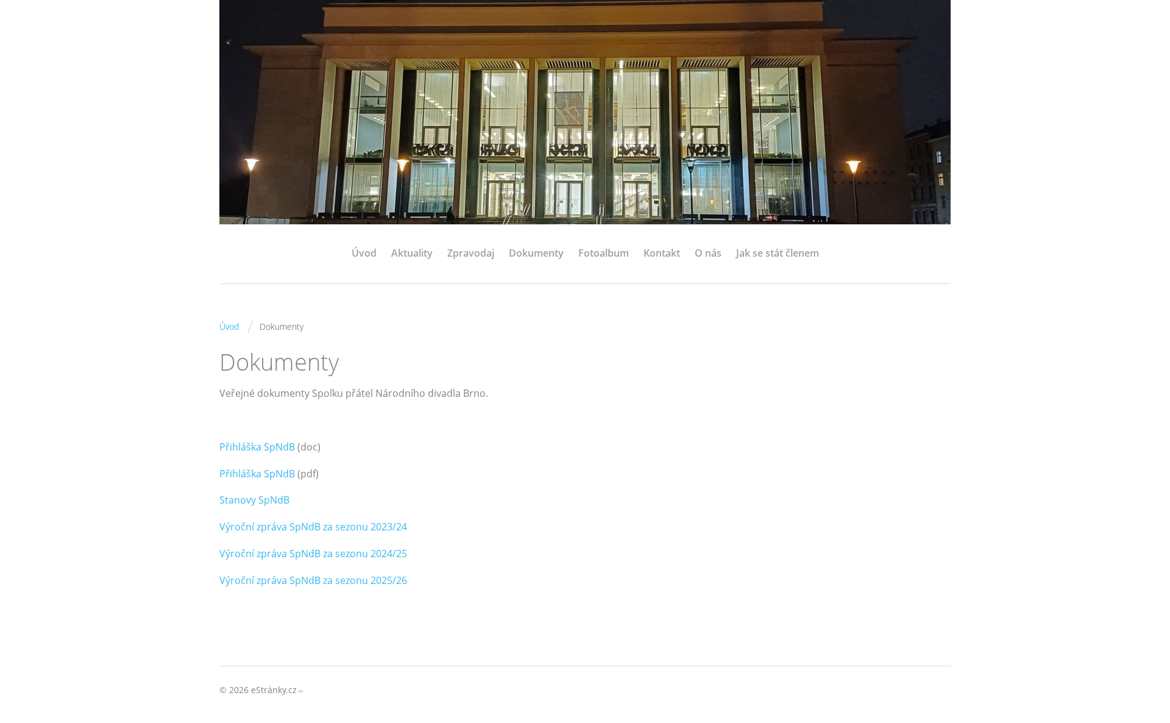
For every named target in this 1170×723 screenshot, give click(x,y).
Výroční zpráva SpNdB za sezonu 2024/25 (313, 553)
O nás (708, 253)
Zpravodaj (470, 253)
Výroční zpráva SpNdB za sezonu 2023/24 (313, 526)
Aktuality (412, 253)
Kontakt (662, 253)
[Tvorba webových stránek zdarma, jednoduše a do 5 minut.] (301, 691)
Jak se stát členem (777, 253)
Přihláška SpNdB (257, 447)
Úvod (364, 253)
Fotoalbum (603, 253)
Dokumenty (536, 253)
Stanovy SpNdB (254, 500)
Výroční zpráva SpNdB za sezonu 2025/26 (313, 580)
